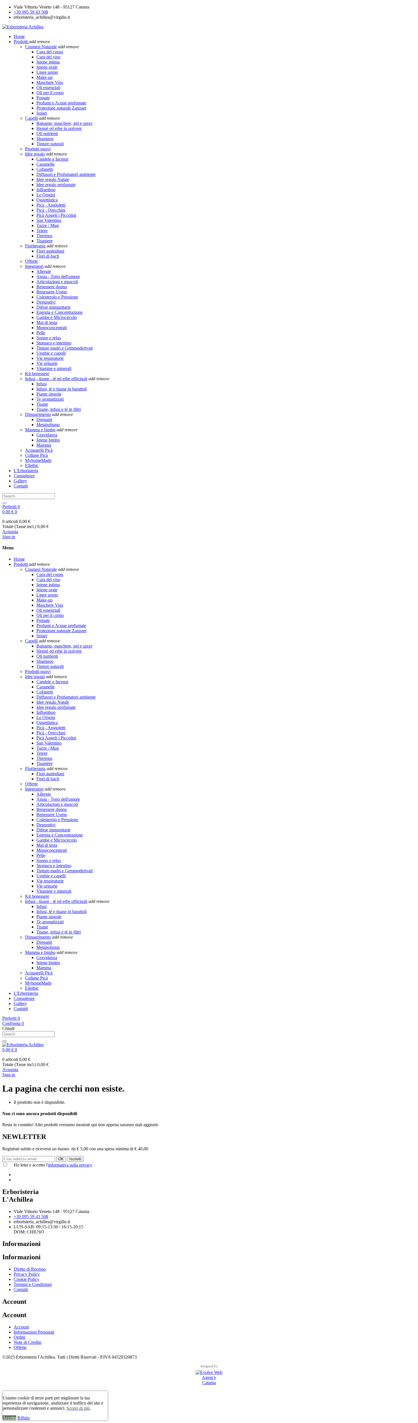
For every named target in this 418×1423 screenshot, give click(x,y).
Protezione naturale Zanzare (61, 108)
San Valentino (48, 220)
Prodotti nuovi (38, 148)
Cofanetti (44, 169)
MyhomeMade (38, 460)
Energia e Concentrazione (59, 312)
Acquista (10, 531)
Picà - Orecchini (50, 210)
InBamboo (45, 189)
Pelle (40, 332)
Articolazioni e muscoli (57, 281)
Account (21, 1327)
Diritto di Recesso (30, 1269)
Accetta (9, 1417)
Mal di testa (46, 322)
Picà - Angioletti (50, 205)
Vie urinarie (46, 363)
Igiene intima (48, 62)
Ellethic (32, 465)
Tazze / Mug (47, 225)
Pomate (43, 97)
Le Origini (45, 194)
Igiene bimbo (48, 440)
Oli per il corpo (50, 92)
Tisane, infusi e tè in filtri (58, 409)
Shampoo (44, 138)
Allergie (43, 271)
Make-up (44, 77)
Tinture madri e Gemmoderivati (64, 348)
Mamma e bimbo (40, 429)
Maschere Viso (49, 82)
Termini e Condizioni (33, 1284)
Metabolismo (48, 424)
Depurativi (45, 302)
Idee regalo (35, 154)
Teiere (41, 230)
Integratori (34, 266)
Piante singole (48, 394)
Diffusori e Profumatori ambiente (66, 174)
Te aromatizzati (50, 399)
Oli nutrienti (47, 133)
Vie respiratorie (50, 358)
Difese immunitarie (53, 307)
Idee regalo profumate (56, 184)
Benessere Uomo (51, 291)
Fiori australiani (50, 251)
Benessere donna (51, 286)
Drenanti (44, 419)
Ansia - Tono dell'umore (58, 276)
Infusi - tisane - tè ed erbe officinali (56, 378)
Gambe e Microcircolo (56, 317)
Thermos (44, 235)
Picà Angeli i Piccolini (56, 215)
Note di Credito (28, 1342)
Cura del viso (48, 56)
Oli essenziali (48, 87)
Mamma (43, 445)
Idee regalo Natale (52, 179)
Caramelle (45, 164)
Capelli (31, 118)
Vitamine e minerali (53, 368)
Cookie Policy (26, 1279)
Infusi (41, 383)
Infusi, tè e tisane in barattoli (61, 388)
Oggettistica (47, 199)
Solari (41, 113)
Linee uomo (47, 72)
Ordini (19, 1337)
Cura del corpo (49, 51)
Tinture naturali (50, 143)
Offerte (31, 261)
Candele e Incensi (52, 159)
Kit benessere (37, 373)
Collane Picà (36, 455)
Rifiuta (23, 1417)
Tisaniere (44, 240)
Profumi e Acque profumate (61, 102)
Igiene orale (46, 67)
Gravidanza (46, 434)
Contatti (21, 1289)
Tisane (42, 404)
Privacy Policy (27, 1274)
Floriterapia (35, 245)
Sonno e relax (48, 337)
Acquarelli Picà (39, 450)
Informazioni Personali (34, 1332)
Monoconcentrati (51, 327)
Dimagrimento (38, 414)
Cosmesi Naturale (41, 46)
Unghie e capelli (51, 353)
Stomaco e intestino (53, 342)
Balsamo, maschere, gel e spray (64, 123)
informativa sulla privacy (70, 1165)
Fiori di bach (47, 256)
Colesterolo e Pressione (57, 297)
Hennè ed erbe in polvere (59, 128)
